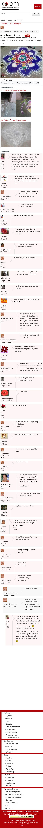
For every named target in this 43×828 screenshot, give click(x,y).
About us (9, 808)
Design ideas (10, 729)
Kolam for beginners (13, 792)
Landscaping (10, 783)
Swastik (9, 724)
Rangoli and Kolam (11, 789)
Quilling (9, 761)
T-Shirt (8, 786)
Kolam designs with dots (14, 794)
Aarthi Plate (10, 769)
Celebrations (8, 741)
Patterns (7, 713)
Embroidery (10, 766)
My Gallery (34, 31)
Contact (21, 825)
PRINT (27, 35)
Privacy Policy (23, 823)
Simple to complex (12, 738)
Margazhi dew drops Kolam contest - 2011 (16, 83)
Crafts (6, 755)
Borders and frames (13, 727)
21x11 (36, 83)
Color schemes (11, 732)
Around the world (12, 744)
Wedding (9, 752)
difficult (9, 80)
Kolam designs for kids (14, 797)
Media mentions (11, 803)
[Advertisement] (23, 679)
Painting (9, 758)
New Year (9, 746)
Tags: (2, 80)
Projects (7, 775)
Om (7, 721)
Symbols (9, 716)
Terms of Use (33, 823)
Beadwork (9, 763)
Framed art (10, 777)
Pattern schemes (12, 735)
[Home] (10, 9)
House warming (11, 749)
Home (2, 20)
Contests (9, 800)
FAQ (7, 806)
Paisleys (9, 718)
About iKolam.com (10, 823)
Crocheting (10, 772)
